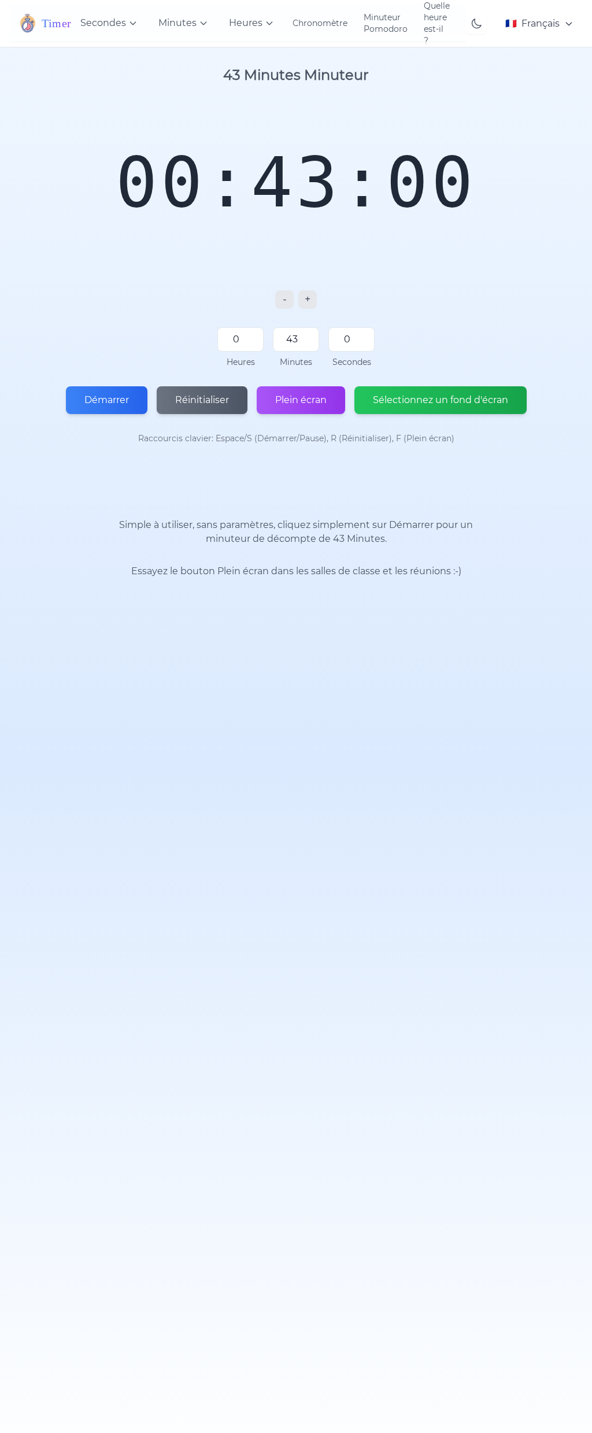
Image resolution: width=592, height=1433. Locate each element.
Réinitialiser (202, 399)
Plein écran (301, 399)
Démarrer (106, 399)
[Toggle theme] (476, 23)
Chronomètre (320, 23)
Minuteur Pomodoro (386, 23)
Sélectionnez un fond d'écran (440, 399)
